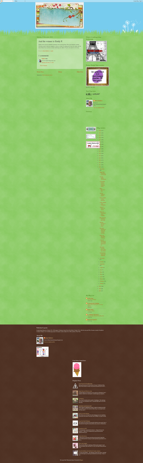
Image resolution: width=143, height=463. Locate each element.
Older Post (80, 72)
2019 (100, 146)
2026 (100, 130)
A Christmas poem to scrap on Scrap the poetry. (102, 184)
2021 (100, 142)
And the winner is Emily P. (102, 194)
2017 (100, 151)
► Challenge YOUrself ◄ (93, 314)
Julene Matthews (98, 100)
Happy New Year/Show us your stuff (103, 173)
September (102, 264)
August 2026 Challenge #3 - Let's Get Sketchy (95, 305)
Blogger (81, 460)
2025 (100, 133)
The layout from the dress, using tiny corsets (103, 248)
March (101, 279)
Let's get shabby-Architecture (103, 178)
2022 (100, 139)
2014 (100, 158)
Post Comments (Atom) (47, 75)
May (101, 274)
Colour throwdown (83, 436)
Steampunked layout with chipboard (102, 254)
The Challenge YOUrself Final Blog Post (96, 315)
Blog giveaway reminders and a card (103, 219)
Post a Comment (43, 65)
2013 (100, 160)
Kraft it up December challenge (102, 236)
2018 (100, 148)
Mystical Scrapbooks (92, 319)
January (102, 283)
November (102, 258)
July (101, 269)
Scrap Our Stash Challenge (84, 421)
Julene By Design (52, 7)
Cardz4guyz (81, 398)
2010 (100, 167)
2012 (100, 162)
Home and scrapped (83, 443)
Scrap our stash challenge (84, 413)
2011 (100, 164)
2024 (100, 135)
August (101, 267)
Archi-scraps (90, 298)
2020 (100, 144)
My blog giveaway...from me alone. (103, 224)
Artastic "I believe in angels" (102, 208)
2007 (100, 291)
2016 (100, 153)
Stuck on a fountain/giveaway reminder (103, 213)
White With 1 (91, 309)
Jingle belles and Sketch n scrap (85, 391)
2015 (100, 155)
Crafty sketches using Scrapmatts (103, 204)
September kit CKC (83, 428)
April (101, 276)
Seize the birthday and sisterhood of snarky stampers (89, 451)
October (102, 261)
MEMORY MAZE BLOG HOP (85, 406)
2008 (100, 288)
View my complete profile (98, 107)
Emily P (43, 58)
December (102, 169)
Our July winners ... (91, 310)
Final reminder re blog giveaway (103, 199)
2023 (100, 137)
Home (60, 72)
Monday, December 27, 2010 (48, 62)
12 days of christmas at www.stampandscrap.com (103, 242)
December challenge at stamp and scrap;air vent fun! (103, 230)
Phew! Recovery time (102, 190)
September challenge (92, 299)
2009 (100, 286)
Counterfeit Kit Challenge (93, 303)
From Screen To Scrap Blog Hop (85, 383)
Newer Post (40, 72)
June (101, 272)
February (102, 281)
